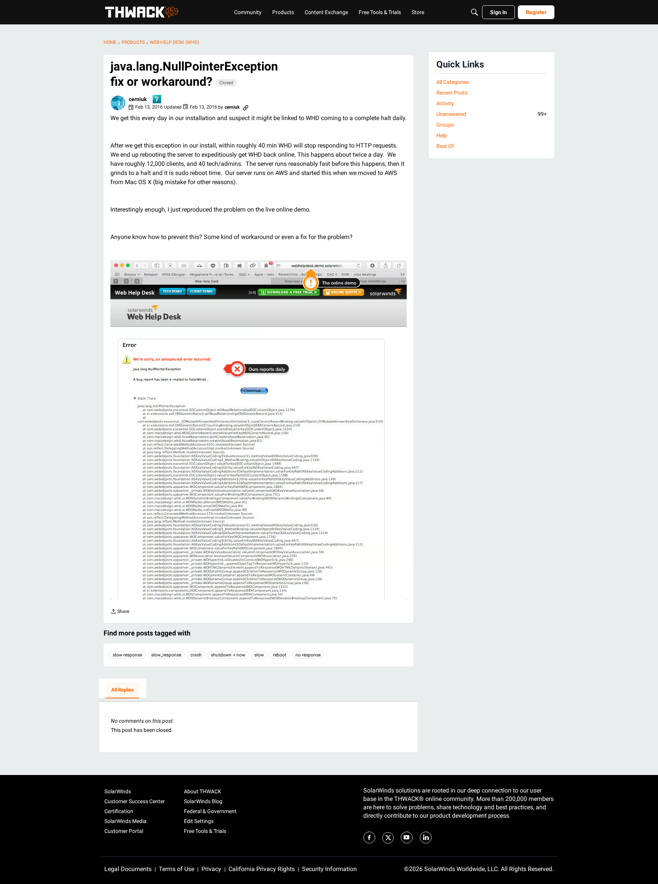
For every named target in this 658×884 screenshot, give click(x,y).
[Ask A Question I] (157, 99)
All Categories (452, 82)
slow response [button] (127, 655)
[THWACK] (142, 12)
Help (441, 135)
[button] (118, 103)
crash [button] (196, 655)
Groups (445, 125)
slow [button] (259, 655)
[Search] (474, 12)
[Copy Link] (245, 107)
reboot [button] (279, 655)
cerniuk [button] (138, 99)
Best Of (445, 146)
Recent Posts (452, 93)
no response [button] (308, 655)
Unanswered (491, 114)
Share (119, 612)
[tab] (122, 690)
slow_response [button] (166, 655)
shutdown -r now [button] (228, 655)
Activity (445, 103)
